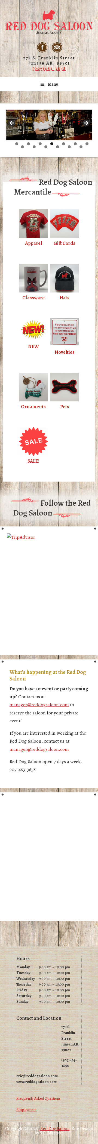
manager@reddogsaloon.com (39, 704)
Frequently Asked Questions (38, 1098)
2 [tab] (28, 143)
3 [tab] (40, 143)
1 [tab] (16, 143)
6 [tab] (75, 143)
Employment (26, 1109)
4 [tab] (51, 143)
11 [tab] (58, 146)
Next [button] (86, 123)
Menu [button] (53, 84)
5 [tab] (63, 143)
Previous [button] (12, 123)
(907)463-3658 (49, 69)
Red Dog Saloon (49, 21)
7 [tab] (86, 143)
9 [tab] (34, 146)
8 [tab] (22, 146)
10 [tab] (46, 146)
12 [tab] (69, 146)
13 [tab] (81, 146)
